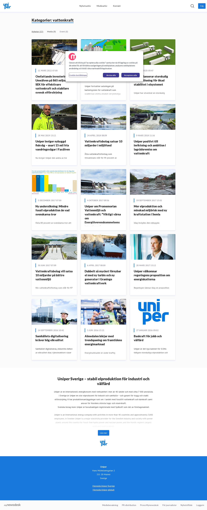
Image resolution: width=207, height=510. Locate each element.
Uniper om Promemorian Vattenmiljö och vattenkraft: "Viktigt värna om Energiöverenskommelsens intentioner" (103, 216)
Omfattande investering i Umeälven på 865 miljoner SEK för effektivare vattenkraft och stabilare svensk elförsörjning (52, 84)
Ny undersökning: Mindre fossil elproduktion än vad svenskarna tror (52, 210)
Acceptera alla (130, 75)
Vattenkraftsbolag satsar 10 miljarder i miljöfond (103, 143)
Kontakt (117, 6)
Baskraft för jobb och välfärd (148, 338)
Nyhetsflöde (186, 505)
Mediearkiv (102, 6)
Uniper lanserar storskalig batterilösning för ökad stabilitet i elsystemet (151, 80)
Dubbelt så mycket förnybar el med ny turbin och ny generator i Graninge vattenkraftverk (103, 277)
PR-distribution (129, 505)
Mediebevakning (110, 505)
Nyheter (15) (37, 31)
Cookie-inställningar (78, 75)
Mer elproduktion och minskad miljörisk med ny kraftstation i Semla (150, 210)
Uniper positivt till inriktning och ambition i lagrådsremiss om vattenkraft (150, 147)
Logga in (200, 505)
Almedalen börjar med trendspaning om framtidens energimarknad (103, 340)
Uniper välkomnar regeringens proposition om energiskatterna (152, 275)
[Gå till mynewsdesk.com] (12, 505)
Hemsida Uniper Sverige (103, 486)
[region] (104, 66)
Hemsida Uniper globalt (103, 489)
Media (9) (51, 31)
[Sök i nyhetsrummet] (192, 6)
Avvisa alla (111, 75)
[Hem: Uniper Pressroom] (6, 6)
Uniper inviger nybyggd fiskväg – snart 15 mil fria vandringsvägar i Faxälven (52, 145)
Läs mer (103, 433)
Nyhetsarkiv (85, 6)
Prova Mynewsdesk (149, 505)
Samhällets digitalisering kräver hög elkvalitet (51, 338)
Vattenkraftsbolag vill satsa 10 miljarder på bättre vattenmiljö (54, 275)
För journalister (169, 505)
